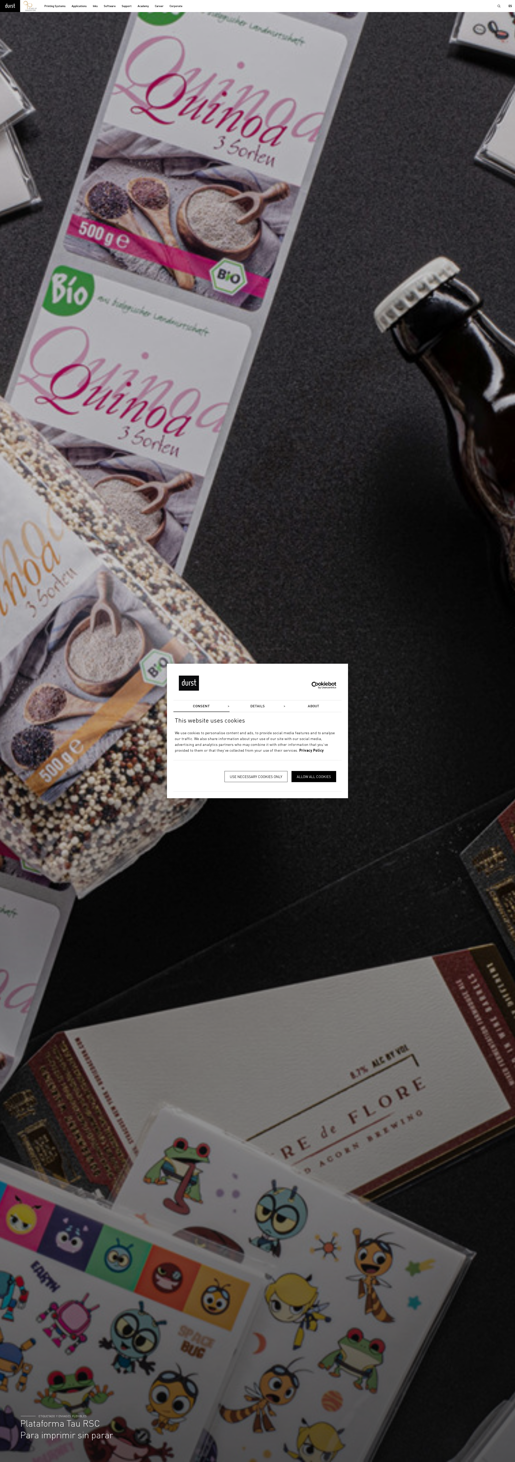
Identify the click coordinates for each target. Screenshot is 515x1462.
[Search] (499, 6)
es (510, 6)
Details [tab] (257, 706)
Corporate (176, 6)
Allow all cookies (314, 776)
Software (110, 6)
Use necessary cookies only (256, 776)
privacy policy (311, 750)
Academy (143, 6)
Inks (95, 6)
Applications (79, 6)
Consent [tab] (201, 706)
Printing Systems (55, 6)
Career (159, 6)
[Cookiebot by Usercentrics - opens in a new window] (318, 685)
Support (127, 6)
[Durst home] (10, 6)
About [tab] (313, 706)
